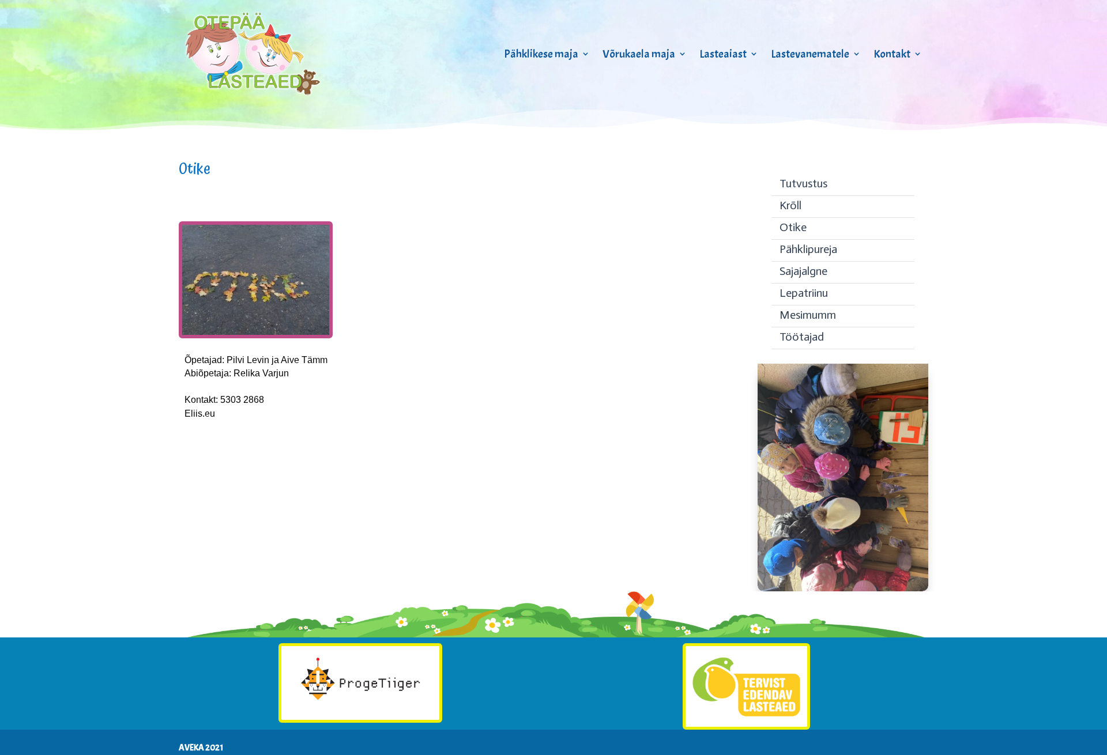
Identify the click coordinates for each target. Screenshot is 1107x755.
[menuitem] (842, 185)
